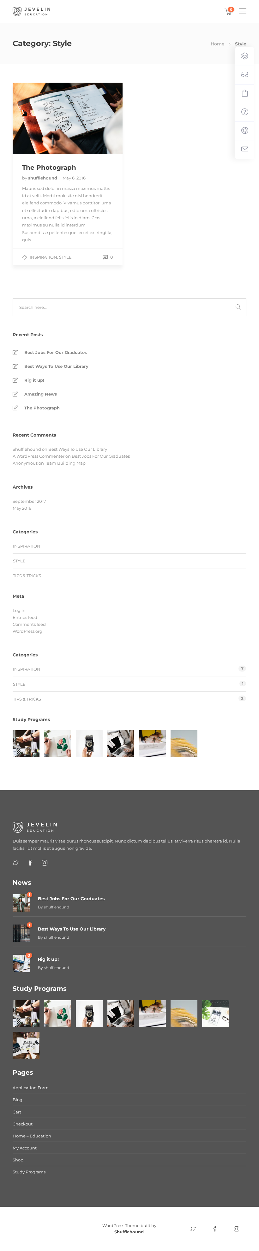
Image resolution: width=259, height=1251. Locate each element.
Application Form (31, 1087)
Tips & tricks (27, 575)
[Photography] (89, 743)
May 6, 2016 (74, 177)
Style (65, 257)
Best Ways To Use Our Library (56, 366)
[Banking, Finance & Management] (26, 1045)
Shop (18, 1159)
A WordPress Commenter (38, 456)
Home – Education (32, 1135)
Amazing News (40, 393)
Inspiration (43, 257)
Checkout (23, 1123)
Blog (17, 1099)
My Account (25, 1147)
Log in (19, 610)
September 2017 (29, 501)
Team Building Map (65, 463)
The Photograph (42, 407)
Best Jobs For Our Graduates (55, 352)
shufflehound (43, 177)
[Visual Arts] (57, 743)
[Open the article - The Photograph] (40, 118)
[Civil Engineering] (26, 743)
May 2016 (22, 508)
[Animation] (152, 743)
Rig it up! (34, 380)
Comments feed (29, 624)
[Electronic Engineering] (184, 743)
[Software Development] (120, 743)
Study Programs (29, 1171)
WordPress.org (27, 631)
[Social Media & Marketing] (215, 1013)
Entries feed (25, 617)
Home (217, 44)
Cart (17, 1111)
